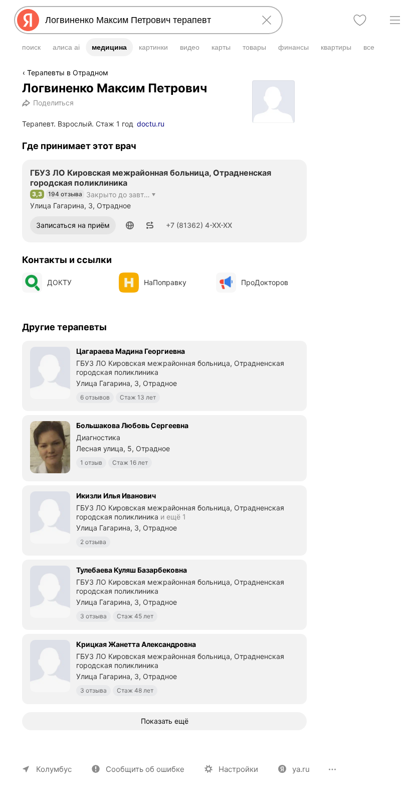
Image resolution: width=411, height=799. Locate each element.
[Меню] (395, 20)
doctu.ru (150, 123)
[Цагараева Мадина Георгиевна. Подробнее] (164, 375)
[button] (130, 225)
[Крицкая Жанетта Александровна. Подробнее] (164, 668)
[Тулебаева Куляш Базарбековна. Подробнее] (164, 594)
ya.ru (301, 769)
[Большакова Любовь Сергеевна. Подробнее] (164, 447)
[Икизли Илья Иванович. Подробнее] (164, 519)
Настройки (238, 769)
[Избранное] (360, 20)
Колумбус (54, 769)
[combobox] (146, 20)
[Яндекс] (28, 20)
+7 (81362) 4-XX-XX (199, 225)
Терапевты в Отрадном (67, 72)
